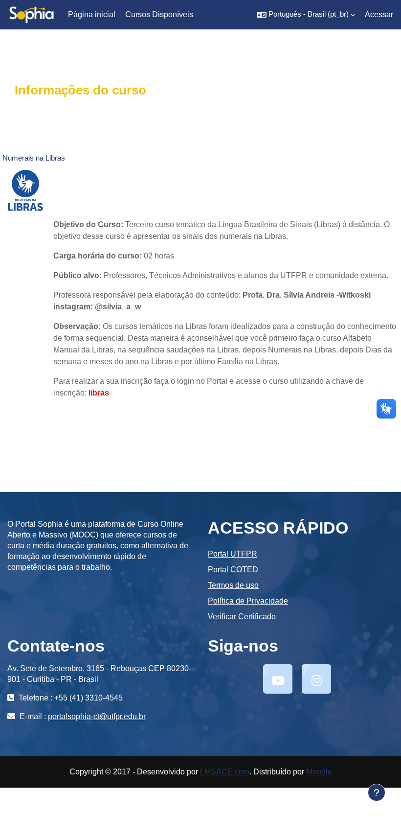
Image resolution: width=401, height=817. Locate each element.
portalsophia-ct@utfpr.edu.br (97, 716)
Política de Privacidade (248, 601)
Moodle (319, 772)
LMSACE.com (224, 772)
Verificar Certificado (242, 616)
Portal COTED (233, 569)
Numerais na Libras (33, 158)
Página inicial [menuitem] (91, 14)
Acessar (379, 14)
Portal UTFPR (232, 554)
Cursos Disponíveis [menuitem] (159, 14)
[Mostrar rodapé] (376, 792)
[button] (306, 14)
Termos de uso (233, 585)
